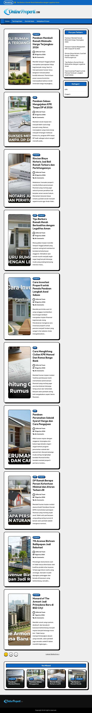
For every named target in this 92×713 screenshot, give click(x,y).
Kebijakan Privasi (43, 21)
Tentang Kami (17, 21)
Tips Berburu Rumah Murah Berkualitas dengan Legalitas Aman (44, 223)
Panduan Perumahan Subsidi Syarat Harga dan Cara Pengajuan (43, 419)
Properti (36, 34)
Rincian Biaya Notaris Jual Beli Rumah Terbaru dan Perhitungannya (44, 163)
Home (7, 21)
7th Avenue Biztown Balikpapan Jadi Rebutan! (44, 544)
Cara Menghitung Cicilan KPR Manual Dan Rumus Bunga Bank (43, 356)
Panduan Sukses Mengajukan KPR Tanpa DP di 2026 (42, 104)
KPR (35, 97)
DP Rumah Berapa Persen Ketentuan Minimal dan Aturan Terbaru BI (44, 485)
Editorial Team (40, 52)
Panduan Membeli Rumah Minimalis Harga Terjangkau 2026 (43, 42)
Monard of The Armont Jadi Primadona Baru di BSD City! (43, 603)
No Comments (39, 57)
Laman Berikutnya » (52, 654)
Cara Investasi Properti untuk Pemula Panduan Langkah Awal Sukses (42, 288)
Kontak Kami (29, 21)
